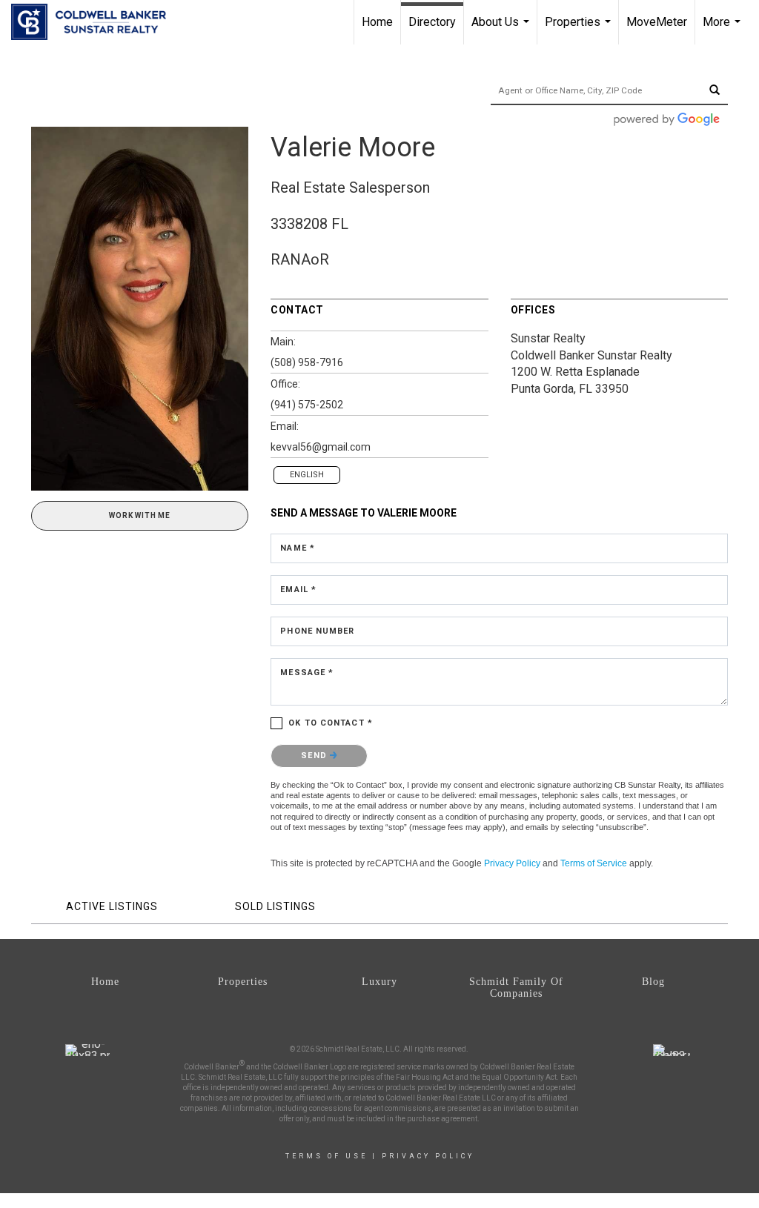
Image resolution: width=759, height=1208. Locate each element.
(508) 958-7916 (307, 362)
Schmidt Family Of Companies (516, 987)
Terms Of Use (326, 1156)
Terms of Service (593, 863)
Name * (297, 548)
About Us (502, 29)
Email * (298, 589)
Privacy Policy (512, 863)
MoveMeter (656, 22)
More (723, 29)
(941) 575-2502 (307, 405)
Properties (579, 29)
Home (377, 22)
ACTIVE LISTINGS (112, 906)
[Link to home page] (96, 22)
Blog (653, 981)
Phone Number (317, 631)
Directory (432, 22)
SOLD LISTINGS (275, 906)
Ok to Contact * (330, 723)
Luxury (379, 981)
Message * (307, 672)
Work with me (139, 515)
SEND (315, 755)
